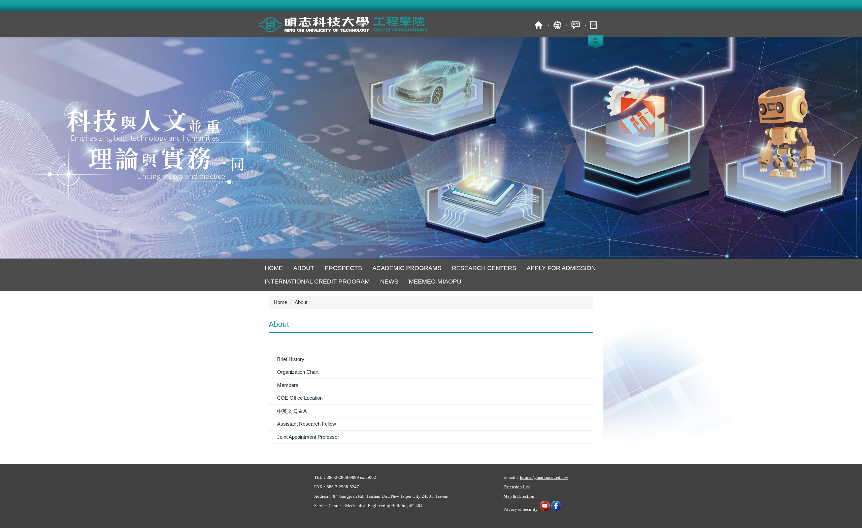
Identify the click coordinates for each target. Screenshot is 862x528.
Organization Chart (298, 372)
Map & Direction (518, 496)
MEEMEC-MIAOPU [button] (435, 281)
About (303, 268)
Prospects (343, 268)
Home (274, 268)
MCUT (538, 25)
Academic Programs (406, 268)
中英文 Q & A (292, 411)
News (389, 281)
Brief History (290, 359)
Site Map (557, 25)
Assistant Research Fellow (306, 424)
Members (287, 385)
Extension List (516, 486)
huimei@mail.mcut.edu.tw (544, 477)
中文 (575, 25)
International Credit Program (317, 281)
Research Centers (484, 268)
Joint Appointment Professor (308, 437)
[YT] (545, 509)
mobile (594, 25)
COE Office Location (300, 398)
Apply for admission (561, 268)
